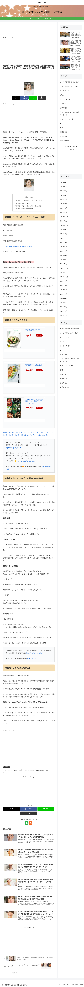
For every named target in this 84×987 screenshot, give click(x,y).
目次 (26, 197)
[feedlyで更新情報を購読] (26, 823)
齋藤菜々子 (7, 773)
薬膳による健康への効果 (42, 770)
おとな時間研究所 (8, 770)
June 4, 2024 (31, 658)
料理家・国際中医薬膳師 (29, 770)
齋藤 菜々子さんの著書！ (23, 203)
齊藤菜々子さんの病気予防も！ (25, 208)
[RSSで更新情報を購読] (30, 823)
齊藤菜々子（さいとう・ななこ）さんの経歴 (29, 200)
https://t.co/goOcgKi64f (13, 448)
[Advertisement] (29, 29)
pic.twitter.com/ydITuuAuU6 (26, 461)
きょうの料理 (18, 770)
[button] (42, 98)
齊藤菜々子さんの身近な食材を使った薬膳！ (29, 206)
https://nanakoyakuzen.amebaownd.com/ (19, 246)
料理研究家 (7, 766)
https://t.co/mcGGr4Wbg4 (34, 653)
